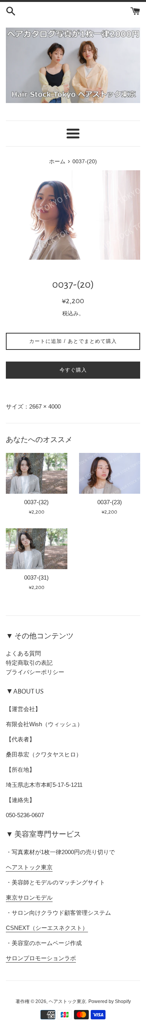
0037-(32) (36, 502)
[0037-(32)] (36, 473)
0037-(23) (109, 502)
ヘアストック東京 (29, 867)
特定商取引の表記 (29, 662)
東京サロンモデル (29, 897)
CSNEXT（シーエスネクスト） (47, 927)
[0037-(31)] (36, 548)
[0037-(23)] (110, 473)
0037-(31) (36, 577)
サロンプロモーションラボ (41, 958)
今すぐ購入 (73, 370)
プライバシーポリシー (35, 672)
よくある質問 (23, 653)
